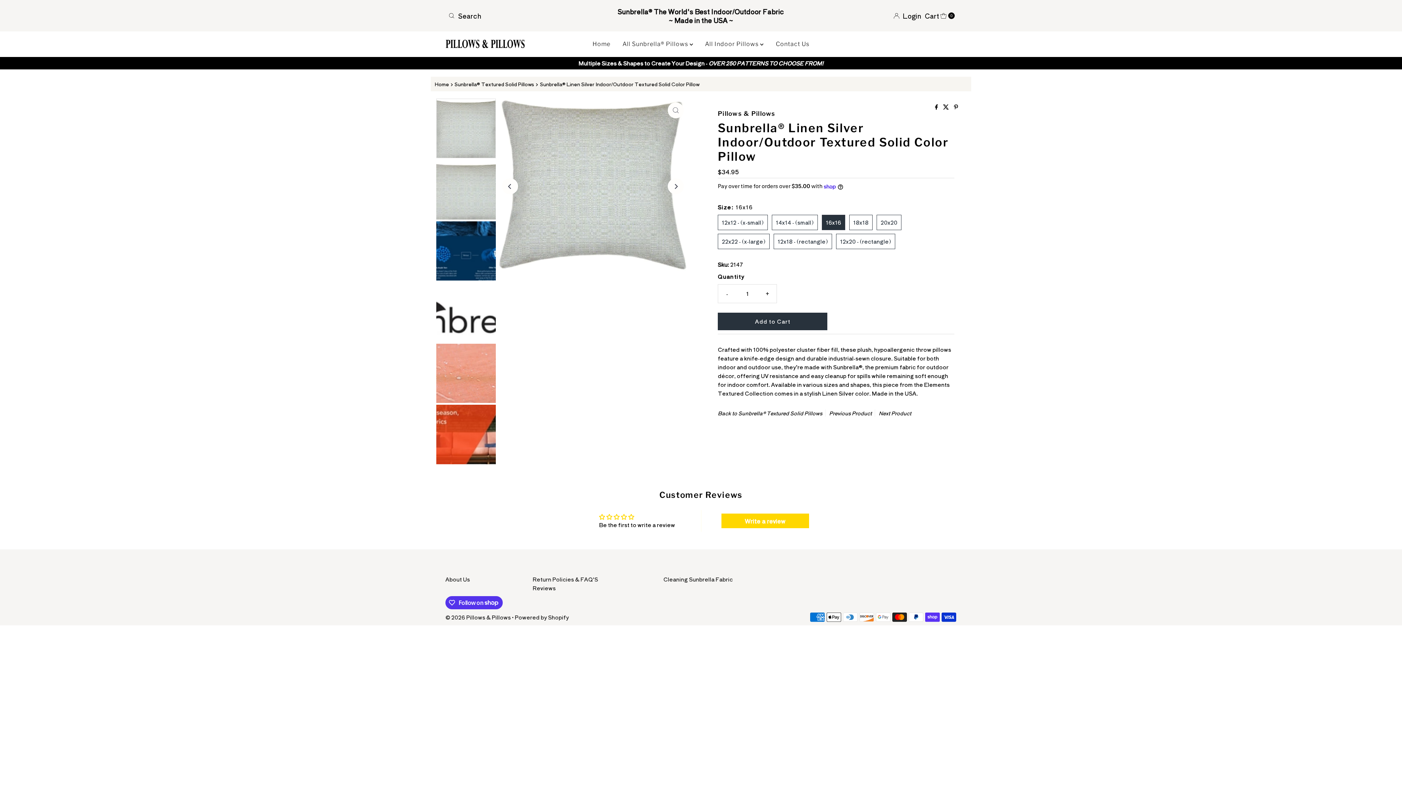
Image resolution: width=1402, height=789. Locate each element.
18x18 (861, 222)
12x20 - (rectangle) (865, 241)
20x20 (889, 222)
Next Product (895, 413)
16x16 (833, 222)
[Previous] (510, 186)
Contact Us (792, 44)
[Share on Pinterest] (956, 107)
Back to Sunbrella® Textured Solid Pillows (770, 413)
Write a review (765, 521)
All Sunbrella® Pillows (656, 44)
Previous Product (850, 413)
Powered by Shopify (542, 617)
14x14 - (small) (795, 222)
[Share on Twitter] (946, 107)
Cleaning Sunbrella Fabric (698, 579)
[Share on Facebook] (937, 107)
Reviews (544, 588)
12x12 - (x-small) (743, 222)
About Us (457, 579)
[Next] (676, 186)
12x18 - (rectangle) (803, 241)
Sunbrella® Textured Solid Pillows (494, 84)
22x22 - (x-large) (744, 241)
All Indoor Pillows (732, 44)
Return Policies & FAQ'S (565, 579)
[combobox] (528, 15)
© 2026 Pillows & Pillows (478, 617)
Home (601, 44)
